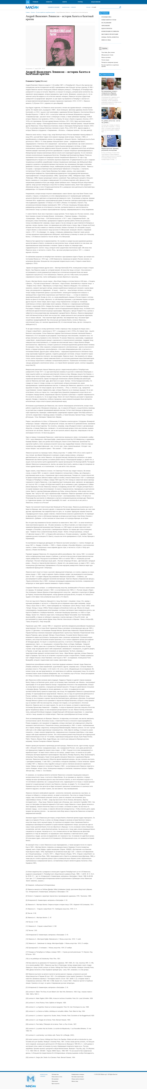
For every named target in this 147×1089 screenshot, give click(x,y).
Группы (80, 2)
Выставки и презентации (109, 34)
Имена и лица (106, 40)
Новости (49, 2)
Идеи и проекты (106, 28)
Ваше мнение (95, 2)
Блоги (65, 2)
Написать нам (66, 7)
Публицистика (106, 17)
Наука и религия (106, 57)
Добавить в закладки (53, 7)
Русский (94, 7)
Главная (35, 2)
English (88, 7)
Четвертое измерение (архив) (109, 62)
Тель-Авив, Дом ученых (108, 52)
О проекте (73, 7)
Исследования (106, 22)
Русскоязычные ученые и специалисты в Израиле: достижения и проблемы (109, 93)
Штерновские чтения (107, 55)
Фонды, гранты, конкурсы (110, 37)
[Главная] (32, 6)
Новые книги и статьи (108, 20)
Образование (105, 25)
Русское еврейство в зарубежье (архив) (45, 12)
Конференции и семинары (110, 31)
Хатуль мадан (105, 60)
